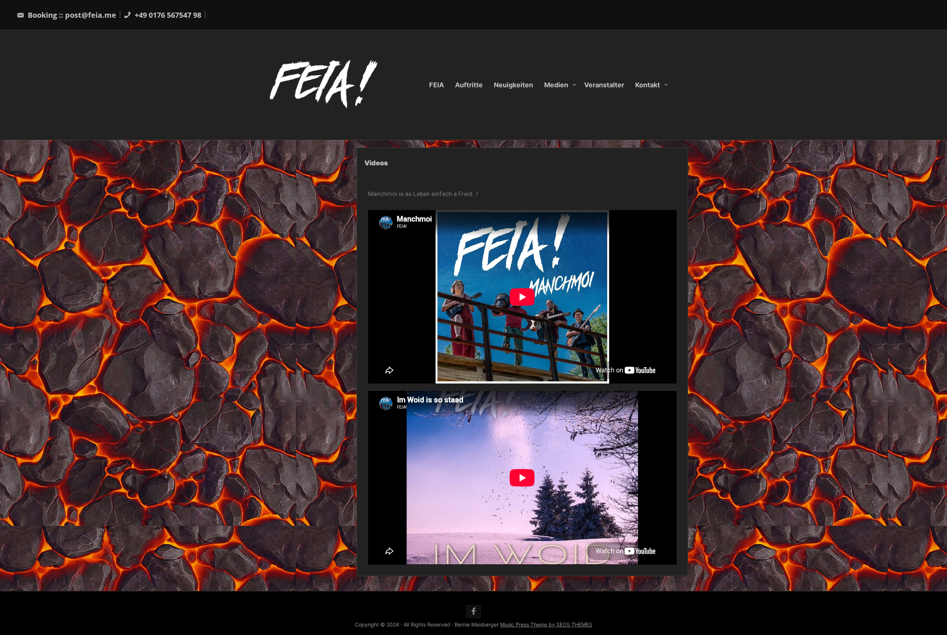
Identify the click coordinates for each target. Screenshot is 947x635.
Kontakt (647, 85)
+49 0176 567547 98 (167, 15)
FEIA (436, 85)
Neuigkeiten (513, 85)
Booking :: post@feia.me (71, 15)
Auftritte (469, 85)
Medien (556, 85)
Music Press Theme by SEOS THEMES (546, 624)
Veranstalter (604, 85)
